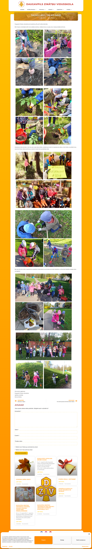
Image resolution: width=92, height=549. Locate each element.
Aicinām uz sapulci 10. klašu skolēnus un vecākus (65, 490)
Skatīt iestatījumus (80, 540)
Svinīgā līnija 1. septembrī (67, 479)
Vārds (16, 429)
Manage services (85, 546)
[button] (89, 534)
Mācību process (31, 9)
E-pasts (17, 435)
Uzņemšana (59, 9)
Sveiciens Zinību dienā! (23, 479)
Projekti (50, 9)
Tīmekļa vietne (18, 441)
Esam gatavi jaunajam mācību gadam (44, 459)
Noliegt (62, 540)
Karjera (68, 9)
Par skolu (10, 546)
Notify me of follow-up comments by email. (27, 447)
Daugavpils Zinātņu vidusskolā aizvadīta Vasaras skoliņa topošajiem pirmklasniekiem (23, 508)
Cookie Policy (4, 546)
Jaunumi (22, 9)
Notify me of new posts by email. (24, 449)
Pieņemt (43, 540)
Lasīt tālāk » (19, 481)
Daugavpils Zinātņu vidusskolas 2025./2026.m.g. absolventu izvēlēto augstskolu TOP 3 (45, 507)
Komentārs (18, 411)
